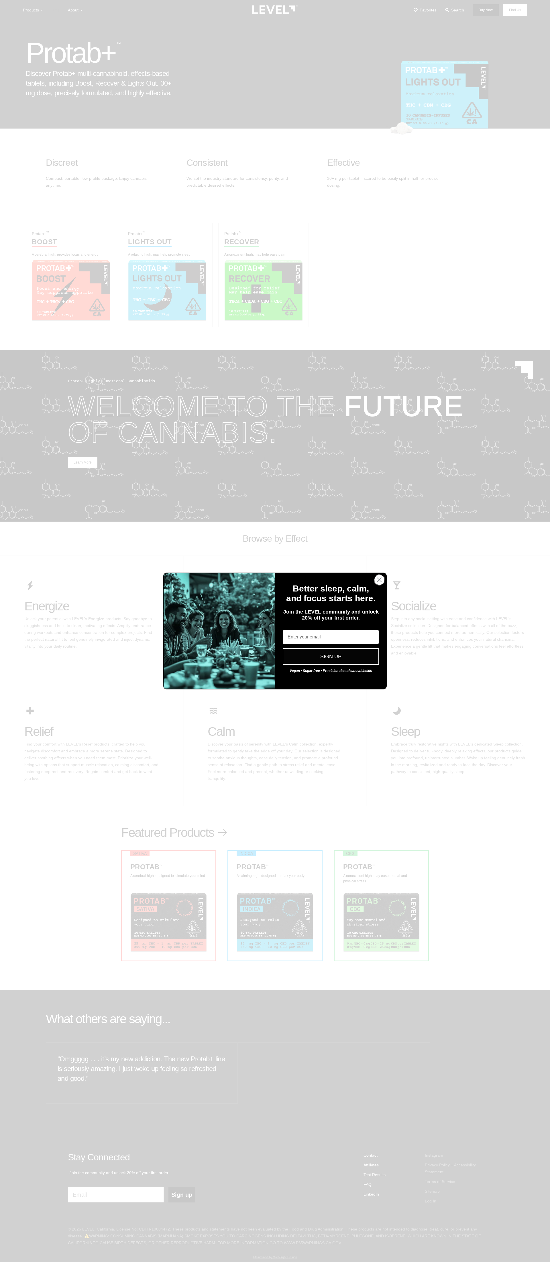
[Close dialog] (379, 580)
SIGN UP (330, 656)
